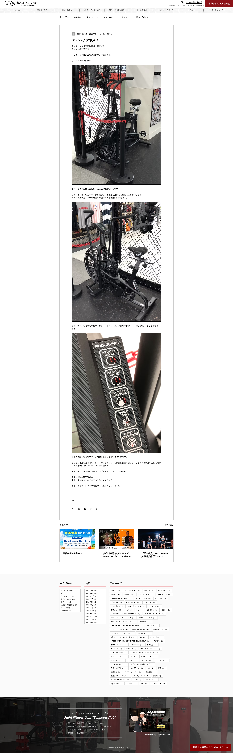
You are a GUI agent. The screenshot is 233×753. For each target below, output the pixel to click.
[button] (42, 10)
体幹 (151, 668)
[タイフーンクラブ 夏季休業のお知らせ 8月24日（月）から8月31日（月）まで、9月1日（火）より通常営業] (77, 539)
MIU (135, 656)
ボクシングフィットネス (151, 649)
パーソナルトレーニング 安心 (124, 637)
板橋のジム (153, 625)
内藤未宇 (150, 591)
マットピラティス (149, 656)
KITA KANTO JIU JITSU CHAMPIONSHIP (126, 614)
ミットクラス (118, 660)
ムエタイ (133, 660)
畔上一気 (129, 633)
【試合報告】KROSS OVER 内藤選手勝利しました (155, 555)
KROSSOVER (165, 591)
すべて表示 (169, 525)
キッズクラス (129, 618)
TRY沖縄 (159, 641)
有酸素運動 (145, 622)
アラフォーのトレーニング (122, 610)
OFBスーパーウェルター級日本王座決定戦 (127, 625)
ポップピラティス (120, 656)
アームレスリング (120, 664)
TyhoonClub (138, 645)
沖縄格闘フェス (161, 629)
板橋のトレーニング (148, 618)
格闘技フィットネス (141, 629)
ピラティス (150, 602)
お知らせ (78, 17)
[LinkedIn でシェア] (84, 509)
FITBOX (116, 633)
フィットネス (157, 637)
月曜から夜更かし (120, 668)
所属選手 (117, 591)
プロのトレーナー (120, 645)
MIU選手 (116, 594)
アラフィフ (155, 606)
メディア (147, 660)
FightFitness (118, 683)
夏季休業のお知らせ (72, 553)
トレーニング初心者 (120, 629)
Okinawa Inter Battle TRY (122, 598)
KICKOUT (132, 683)
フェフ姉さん (118, 606)
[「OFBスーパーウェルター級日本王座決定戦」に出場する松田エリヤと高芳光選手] (116, 539)
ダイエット (126, 17)
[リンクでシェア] (90, 509)
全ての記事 (64, 17)
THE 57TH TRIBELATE (121, 680)
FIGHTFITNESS (165, 594)
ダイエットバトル (142, 676)
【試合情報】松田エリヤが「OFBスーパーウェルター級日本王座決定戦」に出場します (116, 555)
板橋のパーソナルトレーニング (124, 622)
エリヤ (138, 680)
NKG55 (167, 610)
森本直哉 (130, 594)
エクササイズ (138, 668)
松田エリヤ (161, 598)
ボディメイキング (120, 653)
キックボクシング (146, 594)
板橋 (162, 668)
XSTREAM (132, 649)
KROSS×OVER (134, 602)
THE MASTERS (145, 633)
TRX (143, 637)
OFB (145, 683)
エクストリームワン (134, 672)
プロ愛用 (152, 645)
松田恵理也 (153, 610)
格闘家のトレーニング (121, 676)
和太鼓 (158, 676)
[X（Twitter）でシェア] (79, 509)
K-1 (140, 610)
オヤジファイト (159, 683)
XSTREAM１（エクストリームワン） (145, 653)
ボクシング (117, 649)
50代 (115, 618)
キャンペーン (92, 17)
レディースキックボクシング (143, 664)
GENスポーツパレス (137, 606)
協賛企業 (151, 672)
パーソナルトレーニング (155, 614)
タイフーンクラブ (133, 591)
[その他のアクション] (159, 34)
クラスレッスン (110, 17)
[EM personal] (149, 720)
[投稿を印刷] (96, 509)
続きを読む (141, 17)
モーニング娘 (162, 660)
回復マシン (152, 680)
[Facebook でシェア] (73, 509)
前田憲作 (117, 672)
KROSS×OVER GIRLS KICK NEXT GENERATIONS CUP (131, 641)
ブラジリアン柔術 (144, 598)
